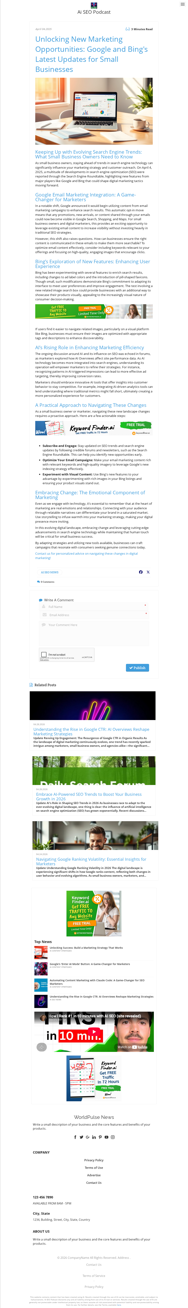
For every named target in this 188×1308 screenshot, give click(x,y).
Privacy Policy (94, 1287)
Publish (139, 668)
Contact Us (94, 1265)
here (119, 1305)
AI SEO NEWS (49, 572)
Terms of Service (94, 1276)
